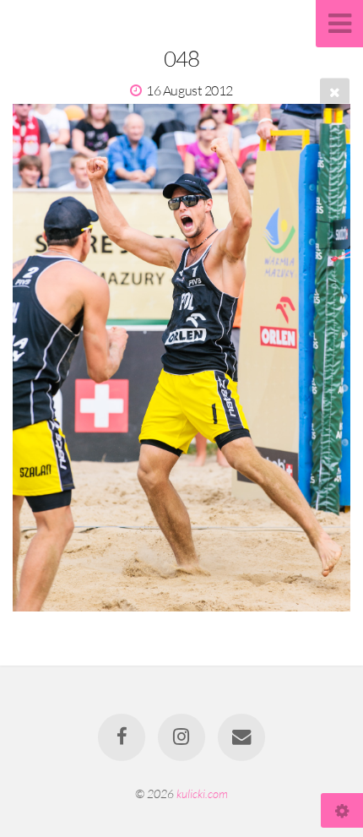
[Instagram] (181, 737)
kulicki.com (202, 793)
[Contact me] (241, 737)
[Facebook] (121, 737)
